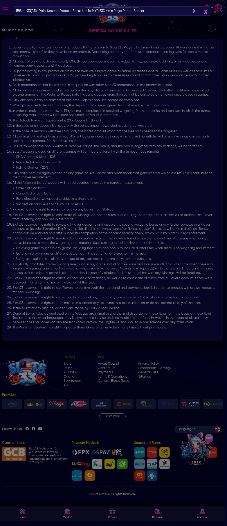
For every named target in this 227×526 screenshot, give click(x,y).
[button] (30, 11)
